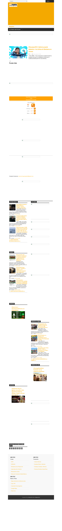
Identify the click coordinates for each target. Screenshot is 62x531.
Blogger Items (37, 497)
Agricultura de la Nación (16, 469)
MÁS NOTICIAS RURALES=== (18, 291)
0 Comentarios (16, 214)
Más (19, 214)
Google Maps (14, 488)
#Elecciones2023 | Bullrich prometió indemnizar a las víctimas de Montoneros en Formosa (40, 49)
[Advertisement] (31, 16)
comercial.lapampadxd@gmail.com (25, 176)
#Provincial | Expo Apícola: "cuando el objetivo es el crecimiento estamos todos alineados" (21, 270)
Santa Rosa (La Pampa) (31, 97)
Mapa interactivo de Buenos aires (18, 481)
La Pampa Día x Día (30, 497)
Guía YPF (13, 483)
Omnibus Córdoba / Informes (40, 466)
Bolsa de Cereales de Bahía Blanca (19, 474)
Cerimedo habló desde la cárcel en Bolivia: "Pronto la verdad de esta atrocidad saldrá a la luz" (21, 218)
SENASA (13, 464)
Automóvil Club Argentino (16, 486)
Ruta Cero (13, 490)
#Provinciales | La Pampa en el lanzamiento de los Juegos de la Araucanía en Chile (43, 337)
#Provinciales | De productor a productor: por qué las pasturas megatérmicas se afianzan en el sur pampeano (21, 257)
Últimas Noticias (14, 29)
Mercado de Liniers (15, 471)
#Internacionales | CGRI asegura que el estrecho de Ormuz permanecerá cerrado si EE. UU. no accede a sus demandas (21, 230)
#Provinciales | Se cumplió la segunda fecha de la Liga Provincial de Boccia (42, 325)
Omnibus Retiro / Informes (39, 464)
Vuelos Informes (37, 461)
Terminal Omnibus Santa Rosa (40, 469)
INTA (12, 461)
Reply (30, 54)
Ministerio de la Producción (17, 466)
